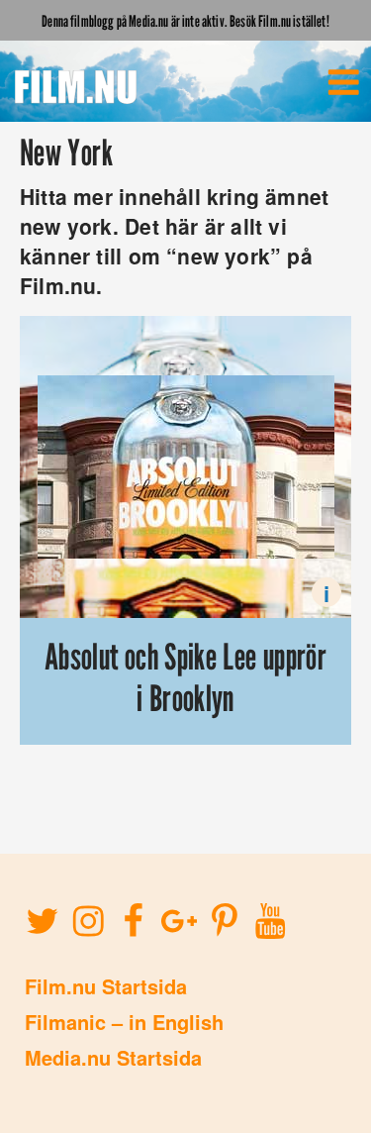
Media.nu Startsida (113, 1057)
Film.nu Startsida (106, 986)
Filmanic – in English (124, 1021)
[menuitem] (343, 82)
